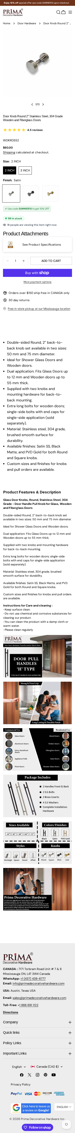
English (17, 1067)
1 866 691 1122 (28, 1005)
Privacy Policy (20, 1084)
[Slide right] (43, 104)
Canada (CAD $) (47, 1067)
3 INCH (25, 170)
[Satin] (11, 193)
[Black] (31, 193)
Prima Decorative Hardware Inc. (43, 1119)
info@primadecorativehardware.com (38, 983)
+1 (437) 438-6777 (33, 979)
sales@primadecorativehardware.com (39, 998)
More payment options (38, 282)
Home (6, 23)
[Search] (58, 12)
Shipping (9, 152)
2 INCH (9, 170)
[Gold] (50, 193)
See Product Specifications (41, 245)
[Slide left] (32, 104)
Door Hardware (27, 23)
